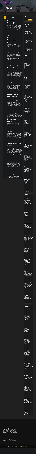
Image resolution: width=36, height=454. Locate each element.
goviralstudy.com (26, 174)
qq (24, 76)
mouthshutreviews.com (27, 326)
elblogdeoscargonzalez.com (28, 145)
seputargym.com (26, 330)
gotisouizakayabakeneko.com (28, 223)
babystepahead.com (27, 290)
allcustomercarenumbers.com (28, 366)
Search (27, 16)
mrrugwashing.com (27, 266)
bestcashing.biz (26, 138)
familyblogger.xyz (26, 367)
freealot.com (26, 353)
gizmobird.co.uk (26, 88)
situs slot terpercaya (27, 64)
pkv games (25, 77)
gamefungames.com (27, 344)
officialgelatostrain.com (27, 390)
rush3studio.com (26, 205)
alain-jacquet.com (26, 222)
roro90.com (25, 206)
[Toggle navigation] (32, 1)
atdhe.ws (25, 155)
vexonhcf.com (26, 101)
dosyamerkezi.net (26, 107)
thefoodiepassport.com (27, 169)
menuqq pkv (5, 423)
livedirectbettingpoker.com (28, 262)
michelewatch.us (26, 94)
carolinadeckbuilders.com (28, 112)
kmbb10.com (26, 250)
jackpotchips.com (26, 364)
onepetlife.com (26, 393)
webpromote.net (26, 146)
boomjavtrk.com (26, 413)
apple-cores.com (26, 177)
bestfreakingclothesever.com (28, 274)
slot (24, 69)
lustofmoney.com (26, 297)
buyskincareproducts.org (27, 183)
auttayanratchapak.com (27, 227)
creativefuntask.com (27, 346)
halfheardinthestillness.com (28, 157)
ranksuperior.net (26, 289)
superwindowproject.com (27, 170)
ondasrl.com (26, 380)
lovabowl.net (26, 310)
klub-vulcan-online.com (27, 369)
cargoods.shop (26, 217)
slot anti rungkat (7, 428)
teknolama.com (26, 234)
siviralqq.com (26, 272)
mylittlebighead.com (27, 352)
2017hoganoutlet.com (27, 200)
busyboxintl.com (26, 226)
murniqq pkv (5, 439)
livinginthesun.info (27, 215)
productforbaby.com (27, 235)
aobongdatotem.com (27, 317)
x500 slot (6, 430)
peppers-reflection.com (27, 299)
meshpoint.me (26, 224)
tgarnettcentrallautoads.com (28, 97)
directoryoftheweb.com (27, 203)
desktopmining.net (27, 180)
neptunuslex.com (26, 91)
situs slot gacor (12, 428)
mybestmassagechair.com (28, 158)
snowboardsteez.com (27, 247)
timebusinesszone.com (27, 298)
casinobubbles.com (27, 329)
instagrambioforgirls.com (27, 248)
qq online (25, 61)
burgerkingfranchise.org (27, 230)
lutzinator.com (26, 379)
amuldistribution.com (27, 341)
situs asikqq (25, 70)
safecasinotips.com (27, 363)
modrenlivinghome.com (27, 404)
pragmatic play (5, 429)
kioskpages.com (26, 386)
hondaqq (31, 8)
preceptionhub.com (27, 315)
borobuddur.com (26, 342)
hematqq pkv (9, 439)
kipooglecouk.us (26, 166)
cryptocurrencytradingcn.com (28, 282)
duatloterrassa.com (27, 375)
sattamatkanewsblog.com (27, 281)
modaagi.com (26, 124)
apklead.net (25, 414)
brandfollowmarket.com (27, 285)
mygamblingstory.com (27, 198)
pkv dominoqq (26, 62)
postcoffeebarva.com (27, 228)
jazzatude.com (26, 119)
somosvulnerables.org (27, 374)
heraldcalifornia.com (27, 357)
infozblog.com (26, 143)
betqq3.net (25, 162)
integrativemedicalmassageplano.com (29, 265)
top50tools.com (26, 114)
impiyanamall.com (26, 331)
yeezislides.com (26, 316)
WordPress (17, 446)
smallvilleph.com (26, 125)
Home (28, 8)
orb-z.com (25, 236)
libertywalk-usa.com (27, 86)
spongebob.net (26, 225)
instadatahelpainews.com (28, 405)
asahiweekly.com (26, 354)
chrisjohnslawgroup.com (27, 368)
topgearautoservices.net (27, 400)
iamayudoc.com (26, 351)
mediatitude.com (26, 103)
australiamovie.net (26, 87)
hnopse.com (26, 295)
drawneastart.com (26, 361)
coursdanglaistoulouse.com (28, 90)
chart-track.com (26, 133)
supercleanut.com (26, 355)
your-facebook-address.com (28, 402)
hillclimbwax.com (26, 294)
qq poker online (14, 439)
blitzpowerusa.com (27, 242)
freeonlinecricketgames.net (28, 137)
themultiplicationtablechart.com (28, 186)
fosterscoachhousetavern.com (28, 237)
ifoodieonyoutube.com (27, 322)
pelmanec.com (26, 201)
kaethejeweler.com (27, 391)
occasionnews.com (26, 296)
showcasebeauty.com (27, 109)
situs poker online (26, 67)
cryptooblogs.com (26, 338)
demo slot (25, 63)
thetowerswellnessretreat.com (28, 389)
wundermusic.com (26, 343)
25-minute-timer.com (27, 345)
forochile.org (26, 132)
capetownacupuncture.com (28, 218)
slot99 (15, 440)
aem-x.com (25, 337)
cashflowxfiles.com (26, 249)
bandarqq (25, 74)
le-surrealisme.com (27, 108)
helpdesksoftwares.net (27, 309)
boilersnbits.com (26, 239)
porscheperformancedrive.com (28, 377)
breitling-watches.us (27, 96)
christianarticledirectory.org (28, 190)
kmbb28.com (26, 409)
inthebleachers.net (27, 181)
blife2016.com (26, 381)
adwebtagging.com (27, 288)
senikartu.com (26, 212)
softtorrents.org (26, 373)
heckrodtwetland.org (27, 156)
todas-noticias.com (27, 211)
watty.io (25, 214)
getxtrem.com (26, 251)
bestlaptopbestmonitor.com (28, 150)
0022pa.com (26, 120)
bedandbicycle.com (27, 356)
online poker (11, 431)
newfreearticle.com (27, 241)
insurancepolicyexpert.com (28, 110)
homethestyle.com (26, 340)
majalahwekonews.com (27, 199)
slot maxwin (10, 430)
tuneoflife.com (26, 300)
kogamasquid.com (26, 185)
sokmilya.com (26, 411)
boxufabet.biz (26, 399)
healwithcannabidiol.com (27, 385)
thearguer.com (26, 254)
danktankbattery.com (27, 259)
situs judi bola (5, 440)
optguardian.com (26, 332)
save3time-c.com (26, 100)
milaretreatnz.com (26, 123)
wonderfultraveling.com (27, 134)
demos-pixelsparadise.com (28, 102)
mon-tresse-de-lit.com (27, 397)
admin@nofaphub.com (11, 18)
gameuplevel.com (26, 339)
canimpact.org (26, 173)
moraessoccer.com (26, 131)
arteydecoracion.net (27, 148)
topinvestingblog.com (27, 113)
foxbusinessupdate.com (27, 263)
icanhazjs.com (26, 172)
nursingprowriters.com (27, 277)
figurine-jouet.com (26, 401)
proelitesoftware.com (27, 365)
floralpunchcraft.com (27, 257)
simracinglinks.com (27, 106)
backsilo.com (26, 271)
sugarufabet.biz (26, 398)
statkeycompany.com (27, 111)
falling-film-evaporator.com (28, 275)
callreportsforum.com (27, 410)
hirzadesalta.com (26, 327)
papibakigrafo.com (26, 171)
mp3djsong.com (26, 89)
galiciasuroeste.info (27, 126)
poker (16, 423)
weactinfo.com (26, 252)
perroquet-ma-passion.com (28, 403)
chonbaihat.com (26, 144)
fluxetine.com (26, 160)
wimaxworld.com (26, 136)
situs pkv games (26, 65)
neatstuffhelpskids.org (27, 130)
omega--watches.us (27, 95)
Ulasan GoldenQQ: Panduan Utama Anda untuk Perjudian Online (28, 32)
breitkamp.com (26, 370)
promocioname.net (27, 135)
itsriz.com (25, 216)
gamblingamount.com (27, 293)
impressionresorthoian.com (28, 273)
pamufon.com (26, 376)
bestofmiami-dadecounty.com (28, 321)
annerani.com (26, 118)
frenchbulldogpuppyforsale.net (28, 184)
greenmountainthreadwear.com (28, 278)
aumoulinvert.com (26, 168)
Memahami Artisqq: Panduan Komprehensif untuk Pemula (28, 37)
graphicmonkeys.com (27, 358)
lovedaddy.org (26, 264)
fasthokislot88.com (26, 362)
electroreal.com (26, 320)
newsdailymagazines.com (27, 314)
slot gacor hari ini (5, 427)
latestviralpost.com (27, 240)
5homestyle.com (26, 191)
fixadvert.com (26, 98)
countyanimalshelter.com (27, 287)
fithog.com (25, 149)
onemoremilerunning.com (28, 246)
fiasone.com (25, 258)
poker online (13, 423)
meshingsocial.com (27, 253)
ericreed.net (26, 159)
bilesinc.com (26, 122)
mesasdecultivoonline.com (28, 238)
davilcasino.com (26, 334)
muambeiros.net (26, 142)
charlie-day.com (26, 261)
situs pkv (8, 434)
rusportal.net (26, 213)
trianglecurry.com (26, 387)
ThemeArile (26, 446)
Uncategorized (19, 18)
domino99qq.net (26, 202)
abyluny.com (26, 412)
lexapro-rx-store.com (27, 182)
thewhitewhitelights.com (27, 154)
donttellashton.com (27, 204)
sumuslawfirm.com (27, 276)
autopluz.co (25, 99)
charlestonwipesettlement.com (28, 284)
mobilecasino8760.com (27, 161)
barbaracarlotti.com (27, 179)
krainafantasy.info (26, 210)
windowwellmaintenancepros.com (29, 301)
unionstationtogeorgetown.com (28, 350)
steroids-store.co (26, 147)
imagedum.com (26, 388)
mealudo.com (26, 260)
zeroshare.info (26, 121)
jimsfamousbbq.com (27, 85)
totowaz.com (26, 283)
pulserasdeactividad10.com (28, 178)
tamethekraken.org (27, 378)
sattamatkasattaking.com (27, 392)
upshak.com (26, 270)
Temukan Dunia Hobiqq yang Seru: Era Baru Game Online (28, 41)
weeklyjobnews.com (27, 286)
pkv (24, 58)
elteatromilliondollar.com (27, 229)
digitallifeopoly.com (27, 328)
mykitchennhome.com (27, 167)
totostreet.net (26, 333)
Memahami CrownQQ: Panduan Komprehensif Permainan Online (28, 49)
